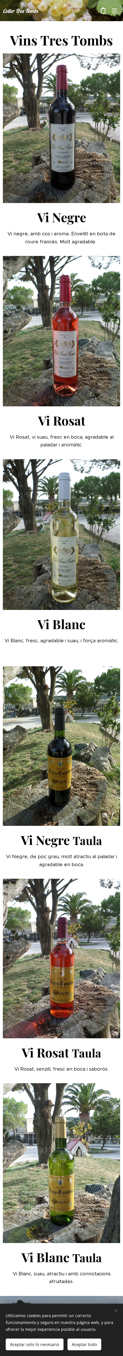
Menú (114, 10)
